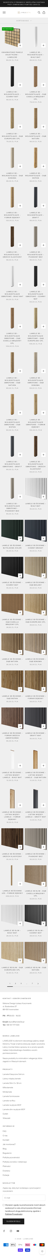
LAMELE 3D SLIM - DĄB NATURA (35, 969)
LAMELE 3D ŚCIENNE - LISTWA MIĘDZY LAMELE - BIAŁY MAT (12, 775)
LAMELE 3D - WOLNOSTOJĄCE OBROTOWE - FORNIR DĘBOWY (35, 423)
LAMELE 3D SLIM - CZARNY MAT (35, 932)
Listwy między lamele (12, 1078)
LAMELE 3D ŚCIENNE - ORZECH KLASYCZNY (12, 855)
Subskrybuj (13, 1221)
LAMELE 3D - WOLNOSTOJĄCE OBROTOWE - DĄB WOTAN (12, 423)
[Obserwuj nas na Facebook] (4, 1231)
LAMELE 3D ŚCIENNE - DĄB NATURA (12, 660)
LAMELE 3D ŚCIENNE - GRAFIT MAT (35, 734)
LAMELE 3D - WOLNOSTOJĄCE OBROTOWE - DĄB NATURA (12, 381)
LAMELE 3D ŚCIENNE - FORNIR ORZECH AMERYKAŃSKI (12, 735)
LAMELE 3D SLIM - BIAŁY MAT (12, 932)
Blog (4, 1148)
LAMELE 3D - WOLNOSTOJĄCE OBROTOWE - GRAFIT (12, 464)
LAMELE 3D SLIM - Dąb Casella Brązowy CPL (35, 893)
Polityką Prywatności (13, 1214)
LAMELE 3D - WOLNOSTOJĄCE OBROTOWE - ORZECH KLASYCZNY (36, 465)
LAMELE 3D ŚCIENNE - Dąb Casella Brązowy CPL (12, 622)
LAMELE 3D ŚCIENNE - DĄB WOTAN (12, 697)
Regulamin (7, 1153)
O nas (5, 1135)
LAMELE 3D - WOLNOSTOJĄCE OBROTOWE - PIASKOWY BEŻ (12, 507)
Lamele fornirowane (11, 1096)
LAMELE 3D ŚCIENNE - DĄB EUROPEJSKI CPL (35, 621)
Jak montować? (9, 1144)
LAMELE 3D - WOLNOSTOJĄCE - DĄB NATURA (35, 136)
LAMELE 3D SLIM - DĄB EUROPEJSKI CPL (12, 969)
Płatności (6, 1166)
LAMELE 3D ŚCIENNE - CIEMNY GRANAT (35, 547)
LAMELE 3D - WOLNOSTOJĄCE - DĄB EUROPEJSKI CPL (12, 136)
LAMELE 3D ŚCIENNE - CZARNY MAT (12, 584)
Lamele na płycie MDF (12, 1105)
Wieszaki (6, 1118)
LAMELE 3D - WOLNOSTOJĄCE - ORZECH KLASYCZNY (12, 254)
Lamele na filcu (9, 1100)
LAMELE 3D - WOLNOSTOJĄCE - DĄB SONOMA (12, 175)
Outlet (5, 1114)
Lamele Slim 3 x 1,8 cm (12, 1083)
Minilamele (7, 1092)
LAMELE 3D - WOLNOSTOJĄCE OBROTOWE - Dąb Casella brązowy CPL (12, 338)
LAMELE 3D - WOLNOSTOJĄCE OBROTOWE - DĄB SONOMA (36, 381)
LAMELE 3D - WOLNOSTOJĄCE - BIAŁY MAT (35, 55)
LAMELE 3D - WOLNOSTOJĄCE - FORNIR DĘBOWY (12, 215)
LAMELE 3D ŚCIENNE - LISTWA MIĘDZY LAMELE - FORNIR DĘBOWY (12, 815)
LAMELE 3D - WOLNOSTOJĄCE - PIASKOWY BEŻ (35, 254)
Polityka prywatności (11, 1157)
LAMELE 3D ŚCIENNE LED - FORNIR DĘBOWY (12, 892)
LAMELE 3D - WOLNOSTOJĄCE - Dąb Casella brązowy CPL (35, 95)
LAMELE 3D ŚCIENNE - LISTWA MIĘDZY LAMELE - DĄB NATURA (35, 775)
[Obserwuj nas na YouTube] (18, 1231)
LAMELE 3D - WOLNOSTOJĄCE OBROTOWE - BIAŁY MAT (12, 294)
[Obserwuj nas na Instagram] (11, 1231)
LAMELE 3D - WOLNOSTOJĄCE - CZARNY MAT (12, 94)
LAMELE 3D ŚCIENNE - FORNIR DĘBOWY (35, 697)
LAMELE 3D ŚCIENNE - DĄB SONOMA (35, 660)
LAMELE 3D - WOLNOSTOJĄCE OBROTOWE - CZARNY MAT (36, 295)
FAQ (4, 1131)
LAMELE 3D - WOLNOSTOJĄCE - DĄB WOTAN (35, 175)
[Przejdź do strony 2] (38, 984)
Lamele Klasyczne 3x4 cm (13, 1074)
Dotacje (6, 1175)
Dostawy (6, 1171)
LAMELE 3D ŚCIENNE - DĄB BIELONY (35, 584)
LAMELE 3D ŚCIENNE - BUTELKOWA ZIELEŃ (12, 547)
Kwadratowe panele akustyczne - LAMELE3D (12, 55)
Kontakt (6, 1140)
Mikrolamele (8, 1087)
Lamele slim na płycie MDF (14, 1109)
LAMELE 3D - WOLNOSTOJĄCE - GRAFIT (35, 215)
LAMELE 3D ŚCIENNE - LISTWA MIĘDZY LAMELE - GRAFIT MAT (35, 814)
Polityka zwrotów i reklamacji (15, 1162)
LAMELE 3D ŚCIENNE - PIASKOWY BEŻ (35, 855)
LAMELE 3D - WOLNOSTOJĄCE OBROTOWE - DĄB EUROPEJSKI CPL (36, 337)
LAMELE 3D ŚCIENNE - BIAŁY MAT (35, 505)
